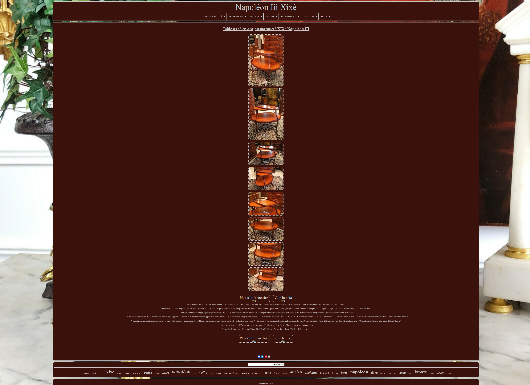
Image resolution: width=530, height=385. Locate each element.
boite (267, 372)
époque (335, 373)
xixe (110, 371)
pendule (245, 373)
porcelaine (85, 373)
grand (157, 373)
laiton (402, 372)
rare (102, 374)
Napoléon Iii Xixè (266, 383)
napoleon (359, 371)
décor (128, 373)
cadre (95, 372)
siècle (324, 372)
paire (148, 372)
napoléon (181, 371)
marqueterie (231, 372)
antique (137, 372)
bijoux (195, 374)
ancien (296, 372)
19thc (410, 374)
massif (432, 373)
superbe (392, 373)
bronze (421, 371)
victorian (216, 373)
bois (344, 372)
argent (441, 372)
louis (277, 373)
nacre (382, 373)
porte (285, 373)
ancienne (311, 372)
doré (374, 372)
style (449, 373)
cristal (257, 373)
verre (119, 373)
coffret (204, 372)
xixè (165, 372)
